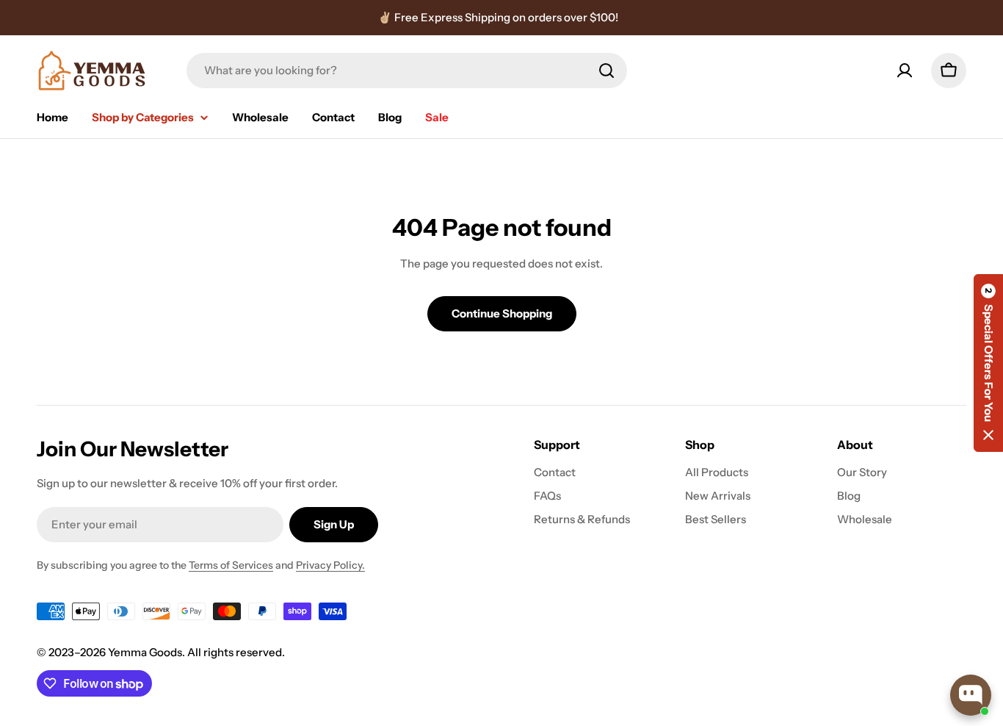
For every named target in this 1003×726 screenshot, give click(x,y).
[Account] (904, 70)
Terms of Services (231, 565)
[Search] (606, 70)
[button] (988, 363)
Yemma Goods (145, 652)
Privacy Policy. (330, 565)
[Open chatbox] (970, 695)
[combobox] (407, 70)
